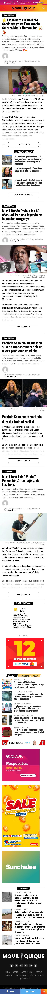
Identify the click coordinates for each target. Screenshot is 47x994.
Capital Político (27, 972)
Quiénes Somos (25, 978)
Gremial (15, 972)
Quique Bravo (11, 63)
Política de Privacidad (36, 975)
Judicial (7, 972)
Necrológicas (21, 975)
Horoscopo (9, 975)
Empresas (39, 972)
